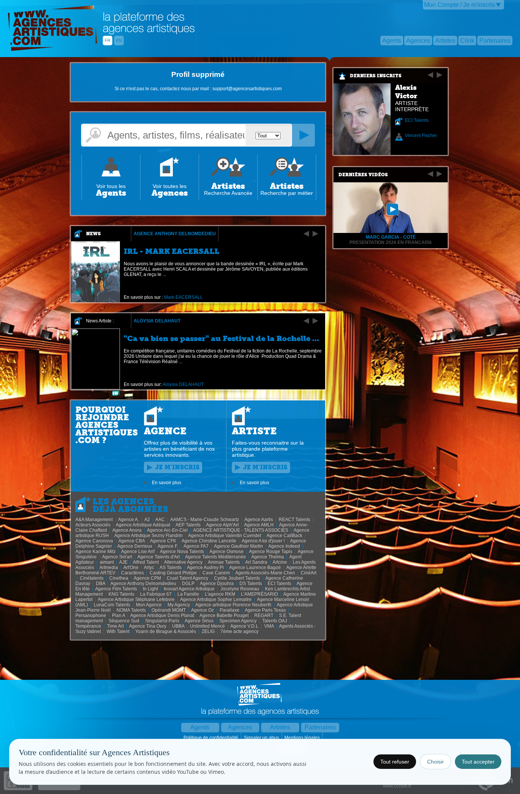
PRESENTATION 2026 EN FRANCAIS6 (390, 242)
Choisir (435, 762)
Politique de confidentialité (211, 737)
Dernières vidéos (363, 174)
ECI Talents (417, 120)
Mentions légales (302, 737)
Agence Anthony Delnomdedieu (175, 233)
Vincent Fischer (421, 135)
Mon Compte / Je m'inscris (459, 5)
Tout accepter (478, 762)
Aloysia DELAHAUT (157, 321)
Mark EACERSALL (183, 297)
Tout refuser (394, 762)
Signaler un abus (262, 737)
